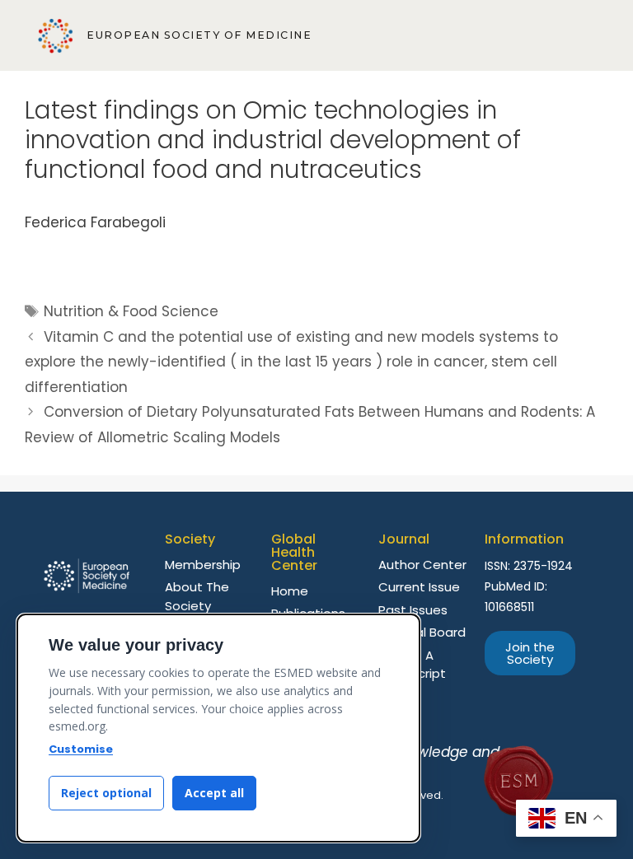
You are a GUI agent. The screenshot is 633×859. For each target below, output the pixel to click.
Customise (81, 749)
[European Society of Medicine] (55, 35)
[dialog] (218, 728)
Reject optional (106, 793)
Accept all (214, 793)
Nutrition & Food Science (131, 311)
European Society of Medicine (199, 35)
